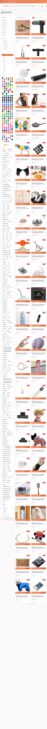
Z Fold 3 (4, 231)
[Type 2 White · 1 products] (4, 139)
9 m (3, 415)
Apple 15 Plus (5, 425)
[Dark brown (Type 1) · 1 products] (2, 109)
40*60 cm (10, 365)
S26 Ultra (7, 482)
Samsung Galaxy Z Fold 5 (7, 250)
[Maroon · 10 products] (12, 81)
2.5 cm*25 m (5, 316)
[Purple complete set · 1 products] (8, 129)
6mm (7, 407)
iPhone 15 (7, 153)
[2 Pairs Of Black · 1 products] (12, 92)
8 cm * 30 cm (5, 411)
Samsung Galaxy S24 (6, 184)
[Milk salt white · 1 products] (12, 120)
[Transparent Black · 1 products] (12, 136)
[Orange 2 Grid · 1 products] (2, 123)
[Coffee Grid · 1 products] (6, 108)
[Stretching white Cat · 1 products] (8, 136)
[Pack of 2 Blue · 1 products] (6, 123)
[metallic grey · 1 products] (8, 120)
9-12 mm (7, 415)
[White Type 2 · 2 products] (2, 90)
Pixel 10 (4, 463)
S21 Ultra (4, 478)
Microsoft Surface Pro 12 (7, 453)
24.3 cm (10, 326)
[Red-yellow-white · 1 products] (12, 132)
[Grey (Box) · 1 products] (6, 116)
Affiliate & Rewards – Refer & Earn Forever (8, 0)
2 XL (9, 312)
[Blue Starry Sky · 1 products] (8, 102)
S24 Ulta (4, 480)
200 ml (4, 320)
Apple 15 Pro (5, 427)
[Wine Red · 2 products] (4, 90)
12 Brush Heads (5, 279)
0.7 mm (4, 260)
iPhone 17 (4, 163)
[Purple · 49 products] (2, 81)
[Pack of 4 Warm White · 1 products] (4, 125)
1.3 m (4, 266)
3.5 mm (9, 332)
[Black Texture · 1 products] (8, 99)
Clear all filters (8, 518)
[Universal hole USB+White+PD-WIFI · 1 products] (2, 141)
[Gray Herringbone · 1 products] (12, 113)
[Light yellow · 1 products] (2, 120)
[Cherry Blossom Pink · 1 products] (2, 108)
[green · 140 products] (10, 78)
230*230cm (10, 322)
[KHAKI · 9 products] (2, 83)
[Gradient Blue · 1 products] (6, 113)
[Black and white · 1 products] (10, 97)
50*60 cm (4, 392)
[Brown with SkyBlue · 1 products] (6, 106)
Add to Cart (23, 34)
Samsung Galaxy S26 (6, 194)
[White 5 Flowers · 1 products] (6, 143)
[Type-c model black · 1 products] (6, 139)
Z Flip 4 (4, 227)
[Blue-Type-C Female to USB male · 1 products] (8, 104)
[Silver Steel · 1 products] (4, 134)
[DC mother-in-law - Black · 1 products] (2, 111)
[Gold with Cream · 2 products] (12, 87)
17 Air (10, 295)
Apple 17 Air (8, 246)
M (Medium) (10, 149)
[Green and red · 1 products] (8, 115)
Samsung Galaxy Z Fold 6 (7, 252)
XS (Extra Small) (5, 157)
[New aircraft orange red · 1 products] (8, 122)
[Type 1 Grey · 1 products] (10, 137)
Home (2, 10)
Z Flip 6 (4, 229)
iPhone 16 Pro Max (6, 161)
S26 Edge (4, 484)
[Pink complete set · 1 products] (8, 127)
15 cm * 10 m (5, 291)
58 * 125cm (8, 396)
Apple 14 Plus (5, 419)
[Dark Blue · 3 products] (2, 85)
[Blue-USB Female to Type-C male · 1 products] (10, 104)
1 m (9, 163)
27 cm (4, 330)
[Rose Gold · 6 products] (4, 83)
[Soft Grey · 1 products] (4, 136)
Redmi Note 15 (5, 476)
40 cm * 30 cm (5, 363)
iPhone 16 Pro (5, 165)
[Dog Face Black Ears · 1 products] (8, 111)
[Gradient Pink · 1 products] (10, 113)
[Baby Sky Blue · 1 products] (10, 95)
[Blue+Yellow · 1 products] (2, 104)
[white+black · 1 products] (10, 143)
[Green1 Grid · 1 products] (4, 116)
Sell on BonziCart (4, 2)
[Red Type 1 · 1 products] (6, 132)
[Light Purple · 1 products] (12, 118)
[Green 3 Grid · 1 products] (6, 115)
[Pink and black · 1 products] (4, 127)
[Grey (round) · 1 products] (8, 116)
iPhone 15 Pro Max (6, 225)
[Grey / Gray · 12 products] (10, 81)
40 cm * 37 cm (5, 365)
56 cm (4, 396)
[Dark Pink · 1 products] (8, 109)
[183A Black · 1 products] (4, 92)
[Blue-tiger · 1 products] (6, 104)
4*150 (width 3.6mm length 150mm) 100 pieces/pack (7, 348)
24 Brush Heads (5, 326)
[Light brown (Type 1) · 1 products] (8, 118)
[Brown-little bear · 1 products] (12, 106)
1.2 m (8, 231)
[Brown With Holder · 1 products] (4, 106)
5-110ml (4, 384)
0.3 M (11, 256)
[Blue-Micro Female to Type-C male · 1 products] (4, 104)
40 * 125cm (4, 361)
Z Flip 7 (8, 229)
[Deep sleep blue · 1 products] (6, 111)
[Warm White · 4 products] (12, 83)
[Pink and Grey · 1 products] (6, 127)
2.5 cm (7, 314)
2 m (3, 178)
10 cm (11, 233)
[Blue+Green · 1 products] (12, 102)
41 (8, 198)
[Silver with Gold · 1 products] (10, 134)
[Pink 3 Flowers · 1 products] (12, 125)
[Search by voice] (24, 6)
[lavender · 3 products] (4, 85)
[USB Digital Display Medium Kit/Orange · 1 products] (4, 141)
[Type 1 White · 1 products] (12, 137)
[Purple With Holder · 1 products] (10, 129)
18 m (8, 297)
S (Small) (4, 149)
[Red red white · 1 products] (2, 132)
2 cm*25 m (4, 312)
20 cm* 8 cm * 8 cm (6, 318)
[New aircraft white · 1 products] (10, 122)
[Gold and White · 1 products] (12, 111)
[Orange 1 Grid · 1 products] (12, 122)
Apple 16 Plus (5, 215)
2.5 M (9, 316)
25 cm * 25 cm (5, 328)
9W (11, 415)
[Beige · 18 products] (8, 81)
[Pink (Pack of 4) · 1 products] (10, 125)
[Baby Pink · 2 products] (2, 87)
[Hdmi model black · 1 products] (4, 118)
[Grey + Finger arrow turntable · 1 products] (10, 116)
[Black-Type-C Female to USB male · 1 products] (6, 101)
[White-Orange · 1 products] (2, 145)
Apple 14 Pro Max (5, 423)
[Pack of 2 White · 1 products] (12, 123)
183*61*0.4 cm (5, 299)
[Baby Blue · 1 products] (6, 95)
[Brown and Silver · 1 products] (12, 104)
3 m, (6, 332)
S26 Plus (4, 180)
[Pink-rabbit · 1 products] (2, 129)
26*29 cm (10, 328)
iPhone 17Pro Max (6, 444)
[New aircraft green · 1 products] (4, 122)
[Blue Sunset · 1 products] (10, 102)
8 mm (9, 411)
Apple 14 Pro (5, 421)
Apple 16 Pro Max (5, 219)
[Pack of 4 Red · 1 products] (2, 125)
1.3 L (9, 264)
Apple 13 (9, 417)
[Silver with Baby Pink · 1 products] (6, 134)
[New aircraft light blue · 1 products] (6, 122)
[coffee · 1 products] (4, 108)
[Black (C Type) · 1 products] (2, 97)
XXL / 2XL (6, 256)
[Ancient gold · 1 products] (2, 95)
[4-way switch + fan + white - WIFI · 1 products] (10, 94)
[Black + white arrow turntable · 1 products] (6, 97)
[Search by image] (28, 6)
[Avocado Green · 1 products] (4, 95)
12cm (4, 287)
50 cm (4, 244)
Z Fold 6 (10, 200)
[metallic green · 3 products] (8, 85)
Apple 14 (10, 211)
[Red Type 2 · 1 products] (8, 132)
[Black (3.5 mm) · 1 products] (12, 95)
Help (9, 2)
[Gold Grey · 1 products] (2, 113)
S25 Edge (8, 480)
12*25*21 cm (5, 285)
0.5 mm (7, 258)
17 (7, 295)
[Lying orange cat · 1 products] (4, 120)
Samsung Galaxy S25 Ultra (7, 190)
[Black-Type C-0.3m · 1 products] (2, 101)
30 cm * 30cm (5, 334)
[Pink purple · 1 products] (10, 127)
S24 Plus (4, 192)
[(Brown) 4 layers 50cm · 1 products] (10, 90)
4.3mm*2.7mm (5, 355)
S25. (3, 482)
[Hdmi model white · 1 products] (6, 118)
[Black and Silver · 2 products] (4, 87)
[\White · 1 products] (8, 145)
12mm (7, 287)
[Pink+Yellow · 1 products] (12, 127)
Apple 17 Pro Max (5, 223)
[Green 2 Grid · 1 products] (4, 115)
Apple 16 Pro (5, 217)
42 (11, 198)
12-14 (9, 285)
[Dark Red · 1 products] (10, 109)
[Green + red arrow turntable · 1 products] (2, 115)
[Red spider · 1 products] (4, 132)
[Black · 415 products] (2, 78)
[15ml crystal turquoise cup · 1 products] (2, 92)
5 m (11, 157)
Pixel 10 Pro (9, 463)
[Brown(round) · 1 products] (10, 106)
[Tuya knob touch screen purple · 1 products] (8, 137)
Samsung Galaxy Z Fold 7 (7, 254)
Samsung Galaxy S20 (6, 492)
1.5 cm (7, 266)
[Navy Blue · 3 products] (10, 85)
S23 (6, 200)
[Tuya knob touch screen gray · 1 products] (4, 137)
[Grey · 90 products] (4, 79)
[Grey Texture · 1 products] (12, 116)
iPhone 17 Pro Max (6, 155)
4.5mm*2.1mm (5, 357)
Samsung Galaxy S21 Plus (7, 496)
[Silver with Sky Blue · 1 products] (12, 134)
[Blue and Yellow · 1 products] (4, 102)
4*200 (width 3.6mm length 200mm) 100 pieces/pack (7, 351)
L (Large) (4, 151)
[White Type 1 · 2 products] (12, 88)
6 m (10, 244)
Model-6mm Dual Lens (6, 455)
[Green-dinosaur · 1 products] (2, 116)
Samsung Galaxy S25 (6, 188)
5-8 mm (4, 386)
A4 (3, 417)
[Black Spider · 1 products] (4, 99)
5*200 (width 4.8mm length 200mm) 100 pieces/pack (7, 382)
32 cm (4, 211)
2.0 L (4, 314)
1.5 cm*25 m (5, 268)
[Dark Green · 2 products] (6, 87)
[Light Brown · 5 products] (6, 83)
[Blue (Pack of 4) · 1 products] (2, 102)
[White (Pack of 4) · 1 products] (2, 143)
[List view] (35, 18)
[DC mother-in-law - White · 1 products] (4, 111)
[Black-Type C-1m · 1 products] (4, 101)
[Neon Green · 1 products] (2, 122)
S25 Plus (9, 180)
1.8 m (7, 233)
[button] (38, 6)
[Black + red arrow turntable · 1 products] (4, 97)
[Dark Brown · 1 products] (12, 108)
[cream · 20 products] (6, 81)
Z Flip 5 (8, 227)
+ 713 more (3, 35)
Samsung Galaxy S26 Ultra (7, 196)
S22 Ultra (4, 248)
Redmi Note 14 (5, 474)
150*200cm (8, 293)
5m (7, 244)
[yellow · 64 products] (10, 79)
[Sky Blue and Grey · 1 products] (2, 136)
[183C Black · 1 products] (8, 92)
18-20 (11, 297)
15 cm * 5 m (10, 291)
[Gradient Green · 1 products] (8, 113)
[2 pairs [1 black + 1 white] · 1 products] (2, 94)
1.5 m (7, 178)
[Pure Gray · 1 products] (4, 129)
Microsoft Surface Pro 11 (7, 451)
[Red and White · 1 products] (8, 130)
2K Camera (8, 330)
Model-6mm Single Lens (6, 457)
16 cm (4, 295)
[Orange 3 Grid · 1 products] (4, 123)
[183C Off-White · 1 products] (10, 92)
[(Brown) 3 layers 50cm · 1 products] (8, 90)
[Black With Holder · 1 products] (10, 99)
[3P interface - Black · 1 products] (6, 94)
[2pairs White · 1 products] (4, 94)
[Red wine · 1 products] (10, 132)
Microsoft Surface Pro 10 (7, 449)
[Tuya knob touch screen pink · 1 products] (6, 137)
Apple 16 (8, 213)
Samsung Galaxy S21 (6, 494)
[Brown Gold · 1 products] (2, 106)
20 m (6, 182)
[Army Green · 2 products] (12, 85)
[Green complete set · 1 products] (10, 115)
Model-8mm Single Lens (6, 461)
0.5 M (4, 258)
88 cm (4, 413)
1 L (8, 262)
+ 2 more (3, 73)
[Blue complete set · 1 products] (6, 102)
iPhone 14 (4, 159)
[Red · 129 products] (12, 78)
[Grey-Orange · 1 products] (2, 118)
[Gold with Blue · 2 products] (10, 87)
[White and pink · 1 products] (8, 143)
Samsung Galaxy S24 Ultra (7, 186)
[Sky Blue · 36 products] (4, 81)
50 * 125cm (4, 388)
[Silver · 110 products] (2, 79)
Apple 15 (4, 213)
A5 (6, 417)
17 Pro (4, 297)
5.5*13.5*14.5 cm (9, 386)
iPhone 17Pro (5, 442)
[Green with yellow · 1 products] (12, 115)
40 (6, 198)
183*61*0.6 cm (5, 301)
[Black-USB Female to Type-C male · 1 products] (8, 101)
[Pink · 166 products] (8, 78)
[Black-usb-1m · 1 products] (12, 101)
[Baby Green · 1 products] (8, 95)
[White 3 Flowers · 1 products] (4, 143)
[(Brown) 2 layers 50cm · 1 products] (6, 90)
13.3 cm (4, 289)
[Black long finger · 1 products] (2, 99)
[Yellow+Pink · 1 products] (6, 145)
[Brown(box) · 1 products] (8, 106)
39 (3, 198)
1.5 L (4, 233)
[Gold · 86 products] (6, 79)
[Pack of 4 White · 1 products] (6, 125)
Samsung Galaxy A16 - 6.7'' (7, 486)
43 (3, 200)
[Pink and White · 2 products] (10, 88)
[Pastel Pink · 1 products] (8, 125)
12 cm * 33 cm (5, 281)
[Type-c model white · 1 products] (8, 139)
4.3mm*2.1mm (5, 353)
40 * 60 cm (9, 361)
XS (3, 182)
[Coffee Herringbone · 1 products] (8, 108)
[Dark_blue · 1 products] (12, 109)
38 (7, 211)
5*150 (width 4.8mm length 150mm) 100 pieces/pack (7, 379)
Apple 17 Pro (9, 221)
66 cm (4, 407)
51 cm (8, 394)
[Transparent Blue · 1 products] (2, 137)
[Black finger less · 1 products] (12, 97)
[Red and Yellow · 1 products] (10, 130)
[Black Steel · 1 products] (6, 99)
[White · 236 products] (4, 78)
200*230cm (8, 320)
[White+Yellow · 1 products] (12, 143)
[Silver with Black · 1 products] (8, 134)
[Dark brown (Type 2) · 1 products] (4, 109)
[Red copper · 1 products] (12, 130)
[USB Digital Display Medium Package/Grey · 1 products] (6, 141)
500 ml (4, 394)
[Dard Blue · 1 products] (10, 108)
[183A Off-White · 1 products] (6, 92)
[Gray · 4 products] (8, 83)
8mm (7, 413)
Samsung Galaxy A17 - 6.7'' (7, 488)
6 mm (4, 246)
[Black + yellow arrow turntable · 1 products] (8, 97)
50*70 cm (9, 392)
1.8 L (9, 268)
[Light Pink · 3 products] (6, 85)
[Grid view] (33, 18)
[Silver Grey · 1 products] (2, 134)
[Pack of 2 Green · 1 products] (8, 123)
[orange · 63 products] (12, 79)
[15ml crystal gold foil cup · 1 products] (12, 90)
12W (11, 287)
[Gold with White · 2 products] (2, 88)
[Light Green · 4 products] (10, 83)
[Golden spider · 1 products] (4, 113)
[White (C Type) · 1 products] (12, 141)
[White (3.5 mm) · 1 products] (10, 141)
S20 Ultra (10, 476)
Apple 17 (4, 221)
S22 (8, 478)
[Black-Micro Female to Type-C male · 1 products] (12, 99)
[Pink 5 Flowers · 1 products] (2, 127)
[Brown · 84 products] (8, 79)
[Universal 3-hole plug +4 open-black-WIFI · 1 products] (12, 139)
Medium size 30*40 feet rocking (8, 447)
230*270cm (4, 324)
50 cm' (9, 388)
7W (7, 409)
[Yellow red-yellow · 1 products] (4, 145)
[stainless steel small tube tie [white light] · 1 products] (6, 136)
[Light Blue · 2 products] (4, 88)
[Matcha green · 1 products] (6, 120)
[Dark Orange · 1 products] (6, 109)
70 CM (4, 409)
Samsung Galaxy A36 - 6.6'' (7, 490)
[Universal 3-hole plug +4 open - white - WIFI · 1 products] (10, 139)
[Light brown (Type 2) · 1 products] (10, 118)
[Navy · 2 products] (6, 88)
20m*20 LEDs (5, 322)
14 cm (8, 289)
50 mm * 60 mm (5, 390)
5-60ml (8, 384)
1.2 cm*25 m (5, 264)
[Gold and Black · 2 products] (8, 87)
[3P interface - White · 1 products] (8, 94)
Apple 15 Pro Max (5, 429)
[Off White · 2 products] (8, 88)
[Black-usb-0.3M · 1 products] (10, 101)
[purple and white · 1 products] (6, 129)
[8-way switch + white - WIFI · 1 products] (12, 94)
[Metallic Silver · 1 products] (10, 120)
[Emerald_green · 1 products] (10, 111)
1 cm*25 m (4, 262)
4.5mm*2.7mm (5, 359)
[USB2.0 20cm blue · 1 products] (8, 141)
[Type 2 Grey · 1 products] (2, 139)
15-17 (4, 293)
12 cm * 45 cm (5, 283)
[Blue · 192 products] (6, 78)
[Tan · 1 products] (10, 136)
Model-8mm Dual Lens (6, 459)
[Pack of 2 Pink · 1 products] (10, 123)
